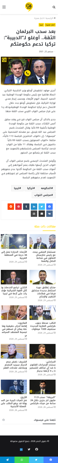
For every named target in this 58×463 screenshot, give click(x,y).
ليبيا (41, 25)
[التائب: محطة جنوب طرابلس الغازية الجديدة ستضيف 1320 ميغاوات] (42, 312)
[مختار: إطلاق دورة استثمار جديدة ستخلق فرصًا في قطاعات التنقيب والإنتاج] (42, 277)
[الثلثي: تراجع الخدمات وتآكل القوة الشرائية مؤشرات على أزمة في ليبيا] (14, 277)
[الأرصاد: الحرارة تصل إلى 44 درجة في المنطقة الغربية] (14, 241)
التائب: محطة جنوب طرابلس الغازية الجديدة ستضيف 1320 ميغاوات (43, 326)
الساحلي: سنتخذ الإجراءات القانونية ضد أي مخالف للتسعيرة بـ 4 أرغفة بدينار (42, 366)
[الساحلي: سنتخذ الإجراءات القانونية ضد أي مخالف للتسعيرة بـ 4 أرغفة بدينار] (42, 351)
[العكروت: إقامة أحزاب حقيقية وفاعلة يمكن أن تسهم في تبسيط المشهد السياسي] (14, 312)
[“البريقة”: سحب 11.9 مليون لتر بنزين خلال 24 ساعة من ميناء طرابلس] (42, 387)
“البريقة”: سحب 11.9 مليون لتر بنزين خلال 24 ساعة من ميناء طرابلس (43, 400)
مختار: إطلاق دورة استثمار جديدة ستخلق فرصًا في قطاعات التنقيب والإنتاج (43, 292)
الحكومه (46, 188)
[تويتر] (42, 206)
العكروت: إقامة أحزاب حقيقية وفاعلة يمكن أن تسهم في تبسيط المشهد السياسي (14, 329)
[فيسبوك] (49, 206)
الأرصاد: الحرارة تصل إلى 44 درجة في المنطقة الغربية (14, 255)
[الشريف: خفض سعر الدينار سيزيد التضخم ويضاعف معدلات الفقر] (14, 351)
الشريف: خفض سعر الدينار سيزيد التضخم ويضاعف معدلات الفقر (15, 365)
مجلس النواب (42, 195)
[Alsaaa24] (29, 7)
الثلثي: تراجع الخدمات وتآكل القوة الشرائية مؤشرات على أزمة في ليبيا (14, 290)
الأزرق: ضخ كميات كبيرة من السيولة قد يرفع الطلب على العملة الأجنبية (14, 402)
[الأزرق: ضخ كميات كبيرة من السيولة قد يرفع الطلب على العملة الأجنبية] (14, 387)
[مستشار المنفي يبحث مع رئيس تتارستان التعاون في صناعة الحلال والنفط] (42, 241)
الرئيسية (50, 18)
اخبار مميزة (39, 18)
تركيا (30, 188)
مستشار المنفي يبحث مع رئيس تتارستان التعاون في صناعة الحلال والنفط (44, 256)
